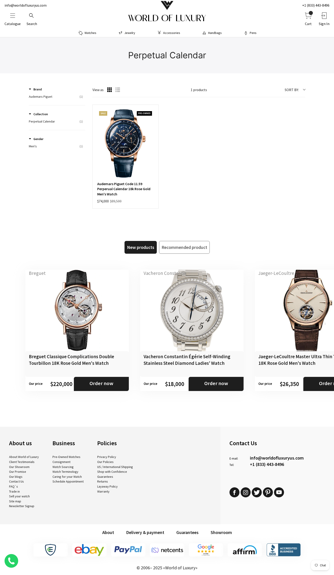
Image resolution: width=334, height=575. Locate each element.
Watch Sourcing (63, 467)
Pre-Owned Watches (66, 457)
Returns (102, 481)
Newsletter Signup (21, 506)
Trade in (14, 491)
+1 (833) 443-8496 (315, 5)
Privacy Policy (106, 457)
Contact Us (16, 481)
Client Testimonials (22, 462)
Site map (15, 501)
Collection (40, 114)
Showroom (221, 532)
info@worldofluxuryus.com (26, 5)
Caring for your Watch (67, 477)
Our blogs (15, 477)
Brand (37, 89)
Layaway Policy (107, 486)
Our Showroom (19, 467)
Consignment (61, 462)
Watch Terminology (65, 472)
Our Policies (105, 462)
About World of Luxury (24, 457)
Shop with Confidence (112, 472)
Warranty (103, 491)
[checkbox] (56, 96)
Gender (38, 139)
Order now (101, 383)
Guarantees (105, 477)
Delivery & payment (145, 532)
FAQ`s (13, 486)
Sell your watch (19, 496)
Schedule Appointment (68, 481)
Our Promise (17, 472)
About (108, 532)
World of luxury (167, 18)
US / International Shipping (115, 467)
